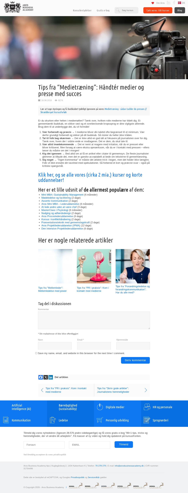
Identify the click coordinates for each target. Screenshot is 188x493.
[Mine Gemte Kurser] (152, 3)
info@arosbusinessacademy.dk (129, 466)
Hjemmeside (122, 340)
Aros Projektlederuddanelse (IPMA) (60, 225)
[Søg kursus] (126, 10)
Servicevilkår (94, 477)
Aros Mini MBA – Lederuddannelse (60, 204)
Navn (40, 340)
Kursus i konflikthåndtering (56, 219)
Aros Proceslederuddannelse (57, 216)
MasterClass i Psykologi (54, 210)
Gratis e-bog (103, 10)
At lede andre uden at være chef (59, 207)
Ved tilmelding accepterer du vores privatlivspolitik (45, 455)
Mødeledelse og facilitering (56, 197)
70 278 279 (100, 466)
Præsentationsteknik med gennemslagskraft (65, 222)
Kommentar (43, 309)
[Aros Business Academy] (19, 7)
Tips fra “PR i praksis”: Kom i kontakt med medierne (66, 390)
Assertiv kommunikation (54, 200)
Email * (80, 340)
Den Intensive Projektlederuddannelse (62, 228)
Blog (179, 10)
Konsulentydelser (82, 10)
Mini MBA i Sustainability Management (62, 194)
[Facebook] (174, 2)
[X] (45, 377)
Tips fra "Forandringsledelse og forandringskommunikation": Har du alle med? (133, 289)
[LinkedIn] (168, 2)
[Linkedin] (50, 377)
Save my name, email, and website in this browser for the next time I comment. (81, 353)
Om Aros (160, 2)
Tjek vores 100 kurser (157, 10)
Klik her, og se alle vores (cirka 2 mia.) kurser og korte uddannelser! (90, 177)
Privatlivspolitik (77, 477)
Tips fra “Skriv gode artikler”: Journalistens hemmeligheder (113, 390)
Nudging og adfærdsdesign (56, 213)
